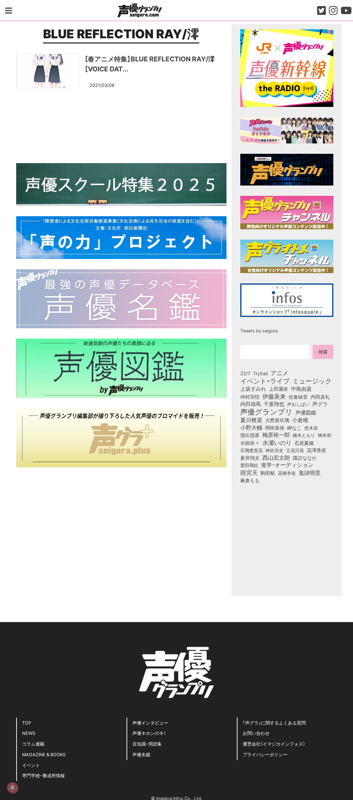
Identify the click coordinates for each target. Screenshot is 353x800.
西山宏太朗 (276, 457)
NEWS (28, 733)
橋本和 (324, 434)
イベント (31, 765)
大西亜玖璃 (277, 420)
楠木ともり (304, 435)
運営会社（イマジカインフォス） (274, 743)
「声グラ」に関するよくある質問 (274, 722)
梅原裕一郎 (276, 434)
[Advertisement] (121, 125)
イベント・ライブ (265, 380)
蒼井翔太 (250, 457)
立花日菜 (295, 450)
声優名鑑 (141, 754)
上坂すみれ (253, 388)
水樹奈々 (250, 443)
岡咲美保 (274, 427)
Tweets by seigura (259, 330)
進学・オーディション (287, 464)
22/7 (245, 373)
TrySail (260, 373)
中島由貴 (301, 388)
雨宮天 (249, 472)
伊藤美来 (274, 396)
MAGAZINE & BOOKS (43, 754)
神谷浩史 (274, 450)
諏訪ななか (305, 457)
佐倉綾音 (298, 396)
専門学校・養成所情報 (43, 775)
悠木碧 (311, 427)
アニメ (279, 372)
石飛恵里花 (251, 450)
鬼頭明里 (310, 472)
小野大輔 (251, 427)
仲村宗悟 (250, 396)
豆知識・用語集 (147, 743)
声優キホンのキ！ (149, 733)
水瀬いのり (277, 442)
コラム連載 (33, 743)
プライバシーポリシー (265, 754)
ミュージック (312, 380)
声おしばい (298, 403)
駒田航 (268, 473)
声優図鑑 (305, 412)
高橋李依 (287, 473)
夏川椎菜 (251, 420)
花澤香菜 (316, 450)
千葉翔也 (274, 403)
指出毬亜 (250, 434)
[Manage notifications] (12, 787)
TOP (26, 722)
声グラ (320, 403)
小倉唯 (300, 419)
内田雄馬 (250, 403)
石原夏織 (304, 442)
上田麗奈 (278, 388)
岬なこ (294, 427)
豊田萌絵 (249, 464)
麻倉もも (250, 480)
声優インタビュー (150, 722)
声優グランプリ (266, 411)
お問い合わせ (256, 733)
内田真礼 (320, 396)
